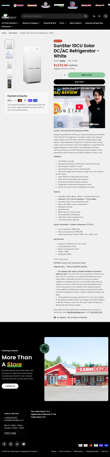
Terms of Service (65, 451)
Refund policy (78, 451)
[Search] (85, 16)
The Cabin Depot (13, 451)
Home (4, 33)
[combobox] (55, 16)
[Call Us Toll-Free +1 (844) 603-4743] (94, 16)
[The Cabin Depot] (5, 5)
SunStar (62, 61)
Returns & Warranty (80, 317)
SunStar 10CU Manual (63, 259)
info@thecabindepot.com (75, 312)
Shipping (57, 68)
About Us (105, 451)
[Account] (99, 16)
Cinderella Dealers (92, 451)
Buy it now (79, 82)
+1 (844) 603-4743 (10, 418)
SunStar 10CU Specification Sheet (74, 263)
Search (53, 451)
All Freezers (13, 33)
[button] (80, 16)
